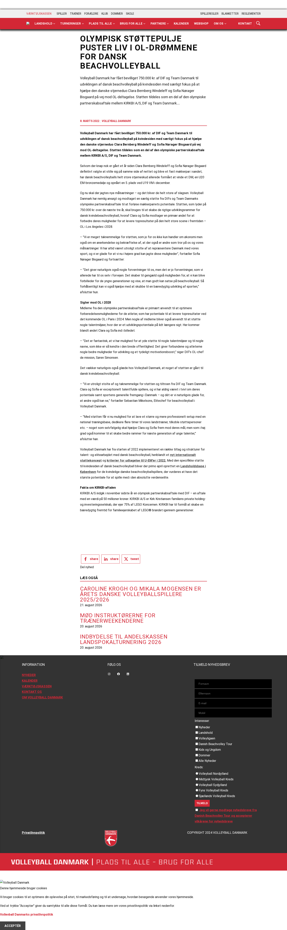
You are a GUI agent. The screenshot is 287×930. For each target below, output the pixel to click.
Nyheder (204, 727)
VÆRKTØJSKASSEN (37, 686)
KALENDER (29, 681)
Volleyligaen (207, 738)
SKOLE (130, 13)
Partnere (158, 23)
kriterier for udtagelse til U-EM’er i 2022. (136, 460)
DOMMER (117, 13)
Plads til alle (100, 23)
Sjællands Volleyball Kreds (217, 796)
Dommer (204, 755)
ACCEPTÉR (12, 925)
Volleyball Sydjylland (213, 785)
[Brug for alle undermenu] (54, 24)
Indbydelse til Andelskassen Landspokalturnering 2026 (124, 639)
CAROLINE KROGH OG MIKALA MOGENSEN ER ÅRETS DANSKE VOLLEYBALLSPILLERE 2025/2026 (140, 594)
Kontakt (245, 23)
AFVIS (8, 920)
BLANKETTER (230, 13)
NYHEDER (29, 675)
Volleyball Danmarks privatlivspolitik (26, 914)
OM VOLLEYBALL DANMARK (42, 697)
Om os (218, 23)
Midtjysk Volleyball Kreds (216, 779)
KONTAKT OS (32, 692)
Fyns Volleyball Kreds (213, 790)
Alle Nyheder (207, 761)
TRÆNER (75, 13)
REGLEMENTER (251, 13)
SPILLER (62, 13)
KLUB (105, 13)
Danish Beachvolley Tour (215, 744)
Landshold (43, 23)
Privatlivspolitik (33, 833)
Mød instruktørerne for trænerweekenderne (117, 618)
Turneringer (70, 23)
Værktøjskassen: (39, 13)
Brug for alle (131, 23)
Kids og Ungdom (210, 750)
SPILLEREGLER (209, 13)
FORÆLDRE (91, 13)
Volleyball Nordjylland (213, 773)
